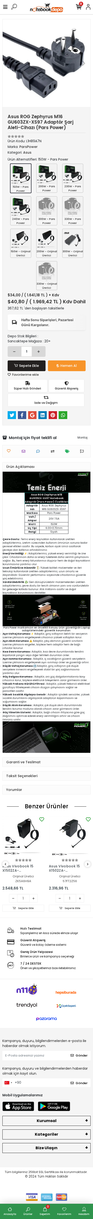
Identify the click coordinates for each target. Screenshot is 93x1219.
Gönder (82, 1055)
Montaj (83, 437)
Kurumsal (47, 1120)
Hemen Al (68, 365)
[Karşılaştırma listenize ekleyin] (54, 451)
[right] (88, 864)
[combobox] (8, 1083)
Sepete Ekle (29, 365)
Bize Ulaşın (46, 1148)
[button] (9, 63)
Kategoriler (46, 1134)
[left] (5, 864)
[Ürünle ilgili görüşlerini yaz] (39, 451)
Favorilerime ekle (25, 374)
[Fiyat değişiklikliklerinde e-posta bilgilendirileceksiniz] (68, 451)
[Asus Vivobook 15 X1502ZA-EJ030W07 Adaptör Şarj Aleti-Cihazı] (23, 837)
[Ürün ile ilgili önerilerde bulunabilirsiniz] (83, 451)
